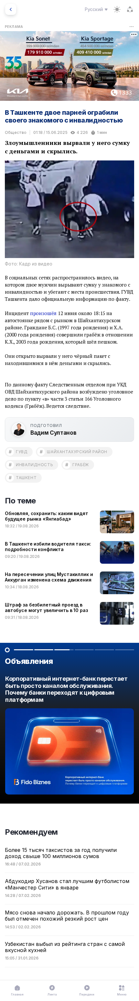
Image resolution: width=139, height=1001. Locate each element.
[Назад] (10, 9)
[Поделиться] (130, 9)
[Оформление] (117, 9)
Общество (16, 132)
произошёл (43, 313)
